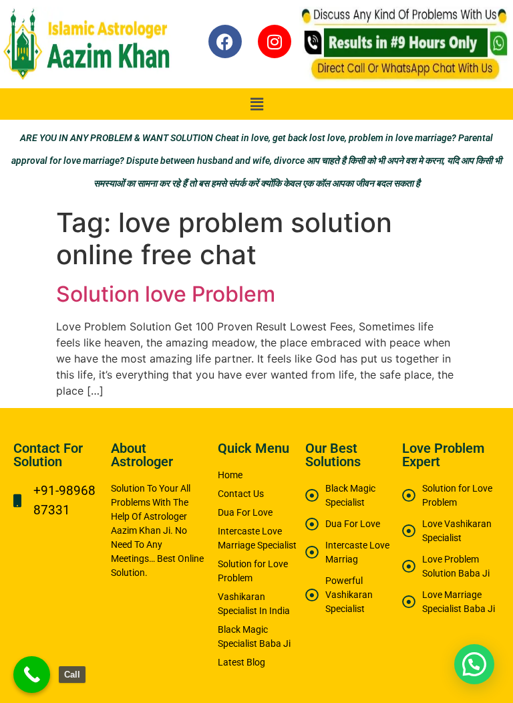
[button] (256, 104)
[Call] (31, 674)
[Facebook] (225, 41)
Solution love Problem (165, 294)
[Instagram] (274, 41)
